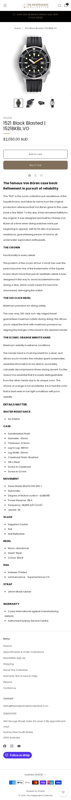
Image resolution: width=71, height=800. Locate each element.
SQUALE (7, 117)
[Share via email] (41, 175)
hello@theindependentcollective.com (25, 706)
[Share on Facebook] (29, 175)
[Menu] (5, 5)
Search (7, 646)
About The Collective (15, 670)
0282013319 (9, 713)
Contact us (9, 688)
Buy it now (36, 165)
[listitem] (35, 16)
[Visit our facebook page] (4, 746)
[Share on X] (35, 175)
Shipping (8, 664)
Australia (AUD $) (34, 774)
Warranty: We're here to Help (20, 676)
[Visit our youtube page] (18, 746)
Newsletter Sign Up (14, 658)
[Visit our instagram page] (11, 746)
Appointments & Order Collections (23, 652)
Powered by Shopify (35, 791)
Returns (7, 682)
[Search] (59, 5)
